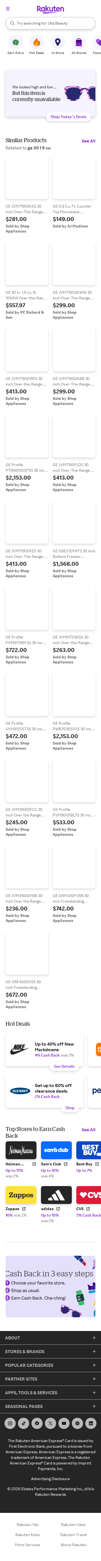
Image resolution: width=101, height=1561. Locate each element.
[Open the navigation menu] (8, 8)
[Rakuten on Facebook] (37, 1423)
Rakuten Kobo (27, 1534)
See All (88, 141)
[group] (27, 195)
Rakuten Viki (27, 1524)
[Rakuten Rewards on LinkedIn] (91, 1423)
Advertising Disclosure (50, 1478)
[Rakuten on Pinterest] (77, 1423)
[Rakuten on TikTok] (23, 1423)
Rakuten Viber (73, 1524)
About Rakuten (74, 1544)
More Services (27, 1544)
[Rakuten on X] (50, 1423)
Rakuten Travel (73, 1534)
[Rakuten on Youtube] (64, 1423)
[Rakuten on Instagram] (10, 1423)
